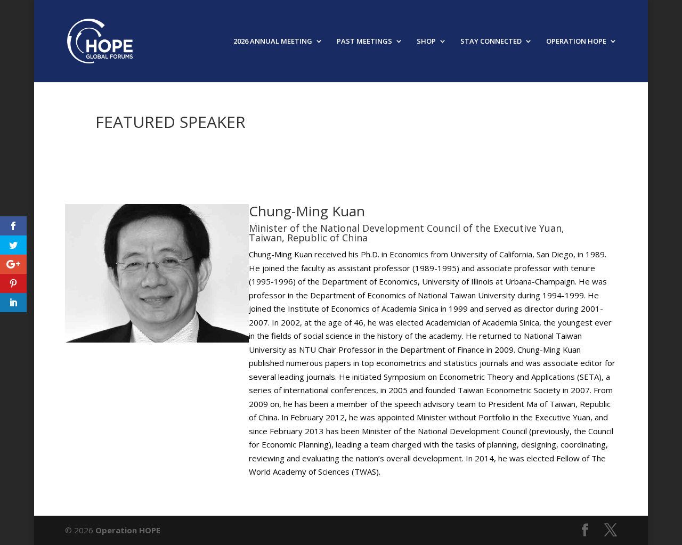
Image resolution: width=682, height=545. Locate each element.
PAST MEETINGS (364, 41)
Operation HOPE (127, 530)
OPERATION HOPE (576, 41)
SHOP (426, 41)
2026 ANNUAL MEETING (272, 41)
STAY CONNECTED (491, 41)
